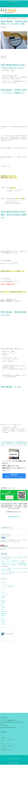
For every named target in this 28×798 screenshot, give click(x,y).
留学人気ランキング (4, 547)
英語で (2, 617)
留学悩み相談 (4, 613)
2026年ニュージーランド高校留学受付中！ (10, 560)
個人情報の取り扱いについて (7, 749)
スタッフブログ (18, 4)
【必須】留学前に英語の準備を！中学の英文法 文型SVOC (7, 443)
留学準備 (3, 615)
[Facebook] (10, 2)
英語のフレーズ (4, 619)
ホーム (2, 735)
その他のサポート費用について (7, 745)
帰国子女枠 (4, 600)
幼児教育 (3, 602)
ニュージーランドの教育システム (8, 739)
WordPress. (18, 758)
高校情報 (3, 623)
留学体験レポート (9, 4)
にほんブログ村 (3, 539)
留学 (2, 609)
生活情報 (3, 606)
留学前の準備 (3, 6)
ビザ (2, 588)
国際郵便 (3, 596)
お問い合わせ (4, 747)
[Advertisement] (14, 111)
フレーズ (3, 590)
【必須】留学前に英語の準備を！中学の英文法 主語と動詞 (21, 443)
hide (4, 56)
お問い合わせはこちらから (14, 516)
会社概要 (3, 737)
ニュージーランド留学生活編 (7, 586)
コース (2, 741)
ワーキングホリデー (5, 594)
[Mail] (15, 2)
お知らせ (3, 4)
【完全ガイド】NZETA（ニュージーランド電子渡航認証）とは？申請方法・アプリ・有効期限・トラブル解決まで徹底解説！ (14, 564)
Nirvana (13, 758)
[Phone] (18, 2)
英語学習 (4, 18)
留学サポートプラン (5, 743)
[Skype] (12, 2)
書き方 (2, 604)
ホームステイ (4, 592)
